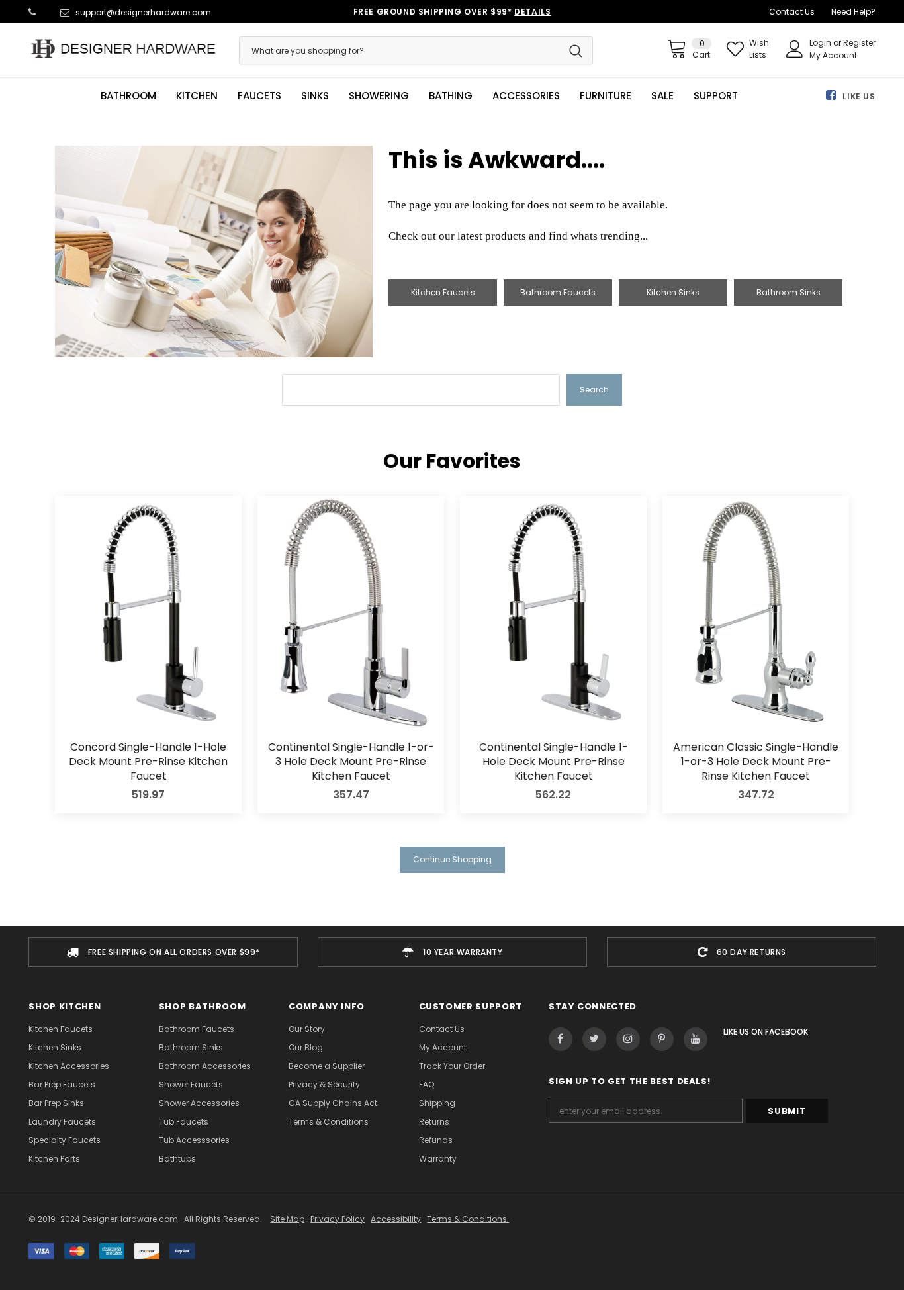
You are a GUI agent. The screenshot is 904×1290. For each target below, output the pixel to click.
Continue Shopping (452, 859)
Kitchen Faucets (443, 292)
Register (859, 42)
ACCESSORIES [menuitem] (526, 96)
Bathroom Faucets (558, 292)
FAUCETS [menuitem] (259, 96)
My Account (833, 55)
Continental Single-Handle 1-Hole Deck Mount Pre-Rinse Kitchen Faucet (553, 762)
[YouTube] (695, 1039)
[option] (163, 952)
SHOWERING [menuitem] (379, 96)
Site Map (287, 1218)
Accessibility (396, 1218)
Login (821, 42)
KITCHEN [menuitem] (197, 96)
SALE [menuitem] (662, 96)
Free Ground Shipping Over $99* (452, 11)
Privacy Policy (337, 1218)
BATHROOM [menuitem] (128, 96)
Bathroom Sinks (788, 292)
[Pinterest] (662, 1039)
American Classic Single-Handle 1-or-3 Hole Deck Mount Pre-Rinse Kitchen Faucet (755, 762)
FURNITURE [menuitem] (605, 96)
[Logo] (123, 48)
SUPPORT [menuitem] (716, 96)
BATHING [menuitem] (451, 96)
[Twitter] (594, 1039)
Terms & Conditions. (468, 1218)
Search (594, 389)
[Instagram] (628, 1039)
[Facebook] (560, 1039)
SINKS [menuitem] (315, 96)
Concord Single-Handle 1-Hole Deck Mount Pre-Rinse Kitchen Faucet (148, 762)
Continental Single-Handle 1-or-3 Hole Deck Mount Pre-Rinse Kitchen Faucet (351, 762)
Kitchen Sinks (673, 292)
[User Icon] (795, 49)
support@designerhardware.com (143, 12)
